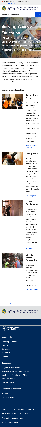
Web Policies (24, 414)
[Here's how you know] (20, 2)
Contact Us (6, 353)
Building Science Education (11, 14)
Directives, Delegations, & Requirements (16, 371)
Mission (4, 345)
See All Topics (31, 249)
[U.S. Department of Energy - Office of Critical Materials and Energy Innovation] (20, 8)
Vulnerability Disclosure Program (13, 418)
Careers (4, 356)
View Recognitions (32, 290)
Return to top (7, 303)
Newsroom (6, 349)
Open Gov (5, 409)
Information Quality (9, 414)
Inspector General (8, 379)
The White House (8, 397)
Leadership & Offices (9, 342)
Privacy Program (7, 382)
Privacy (30, 409)
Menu (38, 14)
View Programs (31, 196)
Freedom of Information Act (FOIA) (14, 375)
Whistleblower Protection (11, 422)
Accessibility (18, 409)
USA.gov (5, 394)
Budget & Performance (10, 368)
